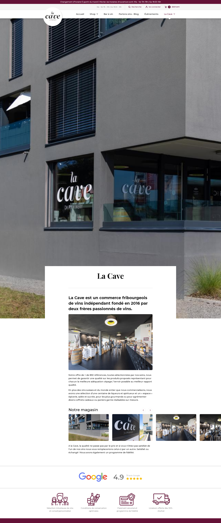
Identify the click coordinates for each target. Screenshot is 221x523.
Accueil (80, 14)
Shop (92, 14)
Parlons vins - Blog (129, 14)
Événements (151, 14)
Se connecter (155, 7)
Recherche (136, 7)
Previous (143, 410)
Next (150, 410)
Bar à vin (108, 14)
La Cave (168, 14)
